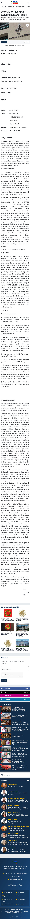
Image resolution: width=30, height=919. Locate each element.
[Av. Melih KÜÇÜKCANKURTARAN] (4, 800)
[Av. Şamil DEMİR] (4, 821)
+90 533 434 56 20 (16, 876)
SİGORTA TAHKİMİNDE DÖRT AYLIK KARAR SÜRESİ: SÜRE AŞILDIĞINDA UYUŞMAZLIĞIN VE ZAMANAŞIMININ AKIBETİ (18, 801)
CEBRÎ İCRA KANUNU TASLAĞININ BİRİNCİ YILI (17, 793)
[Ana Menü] (1, 2)
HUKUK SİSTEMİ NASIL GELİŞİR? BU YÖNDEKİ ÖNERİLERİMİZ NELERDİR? (18, 815)
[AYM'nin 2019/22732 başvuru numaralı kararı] (15, 31)
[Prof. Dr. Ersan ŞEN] (4, 835)
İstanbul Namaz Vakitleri (7, 895)
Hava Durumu (21, 892)
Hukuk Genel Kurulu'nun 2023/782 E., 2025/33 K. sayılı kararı (6, 633)
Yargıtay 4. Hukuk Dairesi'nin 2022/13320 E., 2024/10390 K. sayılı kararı (7, 619)
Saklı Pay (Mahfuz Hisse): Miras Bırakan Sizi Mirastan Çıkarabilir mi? (18, 807)
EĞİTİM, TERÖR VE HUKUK (15, 786)
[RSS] (20, 885)
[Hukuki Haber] (14, 2)
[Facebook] (9, 885)
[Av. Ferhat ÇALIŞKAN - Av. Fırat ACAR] (4, 828)
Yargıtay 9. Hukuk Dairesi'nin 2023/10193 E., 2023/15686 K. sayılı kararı (7, 649)
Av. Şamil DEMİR (12, 819)
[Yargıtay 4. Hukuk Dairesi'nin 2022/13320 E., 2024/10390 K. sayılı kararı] (7, 613)
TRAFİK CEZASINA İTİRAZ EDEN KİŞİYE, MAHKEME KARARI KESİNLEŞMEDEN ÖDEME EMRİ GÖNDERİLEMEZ (22, 634)
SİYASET (9, 912)
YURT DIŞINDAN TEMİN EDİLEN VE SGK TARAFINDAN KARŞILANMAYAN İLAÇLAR (18, 843)
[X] (12, 885)
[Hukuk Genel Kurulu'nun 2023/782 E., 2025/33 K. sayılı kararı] (7, 627)
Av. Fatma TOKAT (12, 848)
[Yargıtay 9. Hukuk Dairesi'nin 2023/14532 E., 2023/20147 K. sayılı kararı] (22, 643)
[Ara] (27, 3)
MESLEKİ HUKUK (20, 7)
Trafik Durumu (20, 895)
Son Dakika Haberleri (9, 904)
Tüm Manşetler (21, 899)
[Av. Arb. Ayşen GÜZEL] (4, 814)
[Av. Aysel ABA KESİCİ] (4, 807)
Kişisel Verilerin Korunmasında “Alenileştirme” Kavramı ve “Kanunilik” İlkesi (18, 836)
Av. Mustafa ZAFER (13, 791)
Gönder (4, 680)
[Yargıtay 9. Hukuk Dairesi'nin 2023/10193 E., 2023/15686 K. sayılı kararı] (7, 643)
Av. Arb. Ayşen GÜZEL (14, 812)
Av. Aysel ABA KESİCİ (13, 805)
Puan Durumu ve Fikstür (7, 900)
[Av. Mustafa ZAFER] (4, 792)
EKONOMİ (14, 912)
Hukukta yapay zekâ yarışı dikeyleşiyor (15, 822)
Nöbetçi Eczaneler (8, 892)
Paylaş (4, 42)
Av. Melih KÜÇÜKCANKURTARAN (16, 798)
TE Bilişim (18, 917)
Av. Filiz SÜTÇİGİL (12, 841)
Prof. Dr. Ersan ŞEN (13, 833)
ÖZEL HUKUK (13, 911)
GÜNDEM (25, 911)
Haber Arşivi (20, 904)
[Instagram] (15, 885)
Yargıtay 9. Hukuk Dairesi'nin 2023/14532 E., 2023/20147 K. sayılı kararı (22, 649)
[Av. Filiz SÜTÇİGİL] (4, 842)
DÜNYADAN (20, 912)
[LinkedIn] (18, 885)
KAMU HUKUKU (5, 911)
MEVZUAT (19, 911)
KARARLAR (11, 7)
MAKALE (3, 7)
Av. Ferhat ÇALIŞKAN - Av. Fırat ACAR (18, 826)
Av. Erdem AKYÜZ (12, 784)
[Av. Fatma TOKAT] (4, 849)
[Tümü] (28, 775)
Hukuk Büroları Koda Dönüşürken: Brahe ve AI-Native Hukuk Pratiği (17, 850)
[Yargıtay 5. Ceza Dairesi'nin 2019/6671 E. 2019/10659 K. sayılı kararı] (22, 613)
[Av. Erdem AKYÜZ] (4, 785)
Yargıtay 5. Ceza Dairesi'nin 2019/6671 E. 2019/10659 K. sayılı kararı (22, 619)
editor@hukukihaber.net (16, 879)
